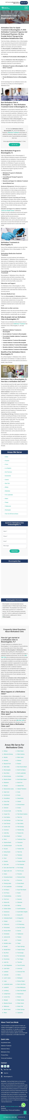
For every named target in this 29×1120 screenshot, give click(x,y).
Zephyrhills (20, 1012)
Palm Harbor (20, 823)
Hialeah (5, 921)
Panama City (20, 833)
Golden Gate (7, 905)
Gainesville (6, 902)
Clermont (6, 807)
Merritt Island (7, 1009)
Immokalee (6, 934)
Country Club (7, 826)
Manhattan (7, 491)
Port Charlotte (20, 864)
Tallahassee (8, 506)
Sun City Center (21, 927)
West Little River (21, 984)
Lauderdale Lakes (8, 984)
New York (7, 483)
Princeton (19, 874)
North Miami (20, 776)
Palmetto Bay (20, 830)
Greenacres (6, 911)
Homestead (7, 927)
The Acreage (20, 952)
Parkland (19, 836)
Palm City (19, 817)
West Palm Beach (21, 990)
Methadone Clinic (5, 1052)
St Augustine (20, 918)
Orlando (19, 801)
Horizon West (7, 930)
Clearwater (6, 804)
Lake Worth (6, 968)
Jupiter (5, 940)
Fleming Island (7, 883)
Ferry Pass (6, 880)
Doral (5, 858)
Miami (6, 498)
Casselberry (7, 798)
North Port (19, 782)
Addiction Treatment (6, 1045)
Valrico (19, 975)
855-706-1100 (24, 2)
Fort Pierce (6, 893)
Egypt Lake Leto (8, 870)
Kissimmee (6, 959)
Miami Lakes (20, 757)
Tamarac (19, 937)
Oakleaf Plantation (21, 789)
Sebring (19, 905)
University (19, 968)
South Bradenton (21, 908)
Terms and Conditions (6, 1058)
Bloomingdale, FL (8, 1076)
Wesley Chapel (21, 981)
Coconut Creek (7, 811)
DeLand (6, 848)
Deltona (6, 855)
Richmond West (21, 877)
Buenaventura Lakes (9, 789)
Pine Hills (19, 845)
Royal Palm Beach (21, 889)
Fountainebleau (7, 896)
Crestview (6, 830)
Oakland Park (20, 785)
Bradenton (6, 782)
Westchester (20, 993)
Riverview (19, 880)
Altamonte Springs (8, 754)
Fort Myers (6, 889)
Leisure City (7, 997)
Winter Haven (20, 1003)
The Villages (20, 959)
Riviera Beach (20, 883)
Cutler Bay (6, 833)
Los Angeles (8, 468)
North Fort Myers (21, 770)
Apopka (6, 757)
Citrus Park (6, 801)
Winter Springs (20, 1009)
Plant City (19, 852)
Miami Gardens (21, 754)
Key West (6, 952)
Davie (5, 839)
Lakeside (6, 975)
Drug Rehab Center (6, 1042)
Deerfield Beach (8, 845)
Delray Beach (7, 852)
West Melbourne (21, 987)
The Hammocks (21, 956)
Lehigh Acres (7, 993)
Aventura (6, 760)
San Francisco (8, 472)
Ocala (18, 792)
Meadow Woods (8, 1003)
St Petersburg (20, 924)
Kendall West (7, 949)
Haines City (6, 915)
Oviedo (19, 807)
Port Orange (20, 867)
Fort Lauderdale (9, 494)
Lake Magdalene (8, 965)
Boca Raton (6, 773)
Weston (19, 997)
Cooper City (7, 814)
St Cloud (19, 921)
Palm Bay (19, 811)
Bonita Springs (7, 776)
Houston (7, 460)
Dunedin (6, 861)
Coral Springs (7, 820)
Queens (7, 479)
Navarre (19, 763)
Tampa (6, 502)
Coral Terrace (7, 823)
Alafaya (5, 751)
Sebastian (19, 902)
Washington (8, 510)
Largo (5, 981)
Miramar (19, 760)
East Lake (6, 864)
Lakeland (6, 971)
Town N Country (21, 965)
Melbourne (6, 1006)
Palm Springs (20, 826)
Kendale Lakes (7, 943)
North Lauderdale (21, 773)
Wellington (19, 978)
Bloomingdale (7, 770)
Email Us (6, 1073)
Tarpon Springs (21, 946)
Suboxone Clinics (5, 1048)
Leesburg (6, 990)
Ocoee (18, 795)
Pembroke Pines (21, 839)
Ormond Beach (20, 804)
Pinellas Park (20, 848)
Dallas (6, 456)
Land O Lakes (7, 978)
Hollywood (6, 924)
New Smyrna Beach (22, 766)
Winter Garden (20, 1000)
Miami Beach (20, 751)
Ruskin (19, 893)
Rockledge (20, 886)
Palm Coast (20, 820)
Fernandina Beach (8, 877)
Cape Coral (6, 792)
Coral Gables (7, 817)
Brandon (6, 785)
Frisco (6, 464)
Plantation (19, 855)
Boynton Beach (7, 779)
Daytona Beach (7, 842)
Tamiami (19, 940)
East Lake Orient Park (9, 867)
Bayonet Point (7, 763)
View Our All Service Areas (11, 513)
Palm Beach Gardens (22, 814)
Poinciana (19, 858)
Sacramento (8, 475)
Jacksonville (7, 937)
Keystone (6, 956)
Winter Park (20, 1006)
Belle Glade (6, 766)
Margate (6, 1000)
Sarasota (19, 899)
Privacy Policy (4, 1055)
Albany (6, 487)
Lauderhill (6, 987)
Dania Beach (7, 836)
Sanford (19, 896)
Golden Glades (7, 908)
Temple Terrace (21, 949)
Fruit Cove (6, 899)
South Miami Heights (22, 911)
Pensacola (19, 842)
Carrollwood (7, 795)
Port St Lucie (20, 870)
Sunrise (19, 930)
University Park (21, 971)
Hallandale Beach (8, 918)
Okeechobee (20, 798)
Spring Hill (19, 915)
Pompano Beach (21, 861)
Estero (5, 874)
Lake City (6, 962)
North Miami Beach (22, 779)
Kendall (5, 946)
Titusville (19, 962)
